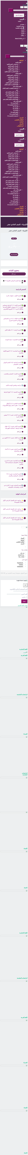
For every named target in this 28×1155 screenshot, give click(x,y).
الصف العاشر (18, 73)
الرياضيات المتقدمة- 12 (13, 104)
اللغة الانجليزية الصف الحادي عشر (10, 99)
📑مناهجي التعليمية (20, 28)
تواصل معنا (21, 556)
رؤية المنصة (21, 555)
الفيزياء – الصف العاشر (13, 77)
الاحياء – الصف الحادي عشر (12, 95)
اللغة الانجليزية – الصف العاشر (11, 84)
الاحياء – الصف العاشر (13, 80)
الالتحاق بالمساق (14, 254)
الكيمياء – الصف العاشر (13, 79)
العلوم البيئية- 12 (14, 112)
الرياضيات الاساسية (22, 694)
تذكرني (24, 597)
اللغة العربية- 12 (14, 103)
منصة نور (22, 24)
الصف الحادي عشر (17, 86)
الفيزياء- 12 (15, 106)
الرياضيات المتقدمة (22, 978)
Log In (19, 21)
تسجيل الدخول (19, 15)
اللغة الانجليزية (23, 649)
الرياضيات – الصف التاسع (12, 64)
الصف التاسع (18, 62)
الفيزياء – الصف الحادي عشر (11, 91)
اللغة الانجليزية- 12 (13, 114)
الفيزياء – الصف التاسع (13, 66)
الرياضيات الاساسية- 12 (12, 115)
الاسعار (22, 33)
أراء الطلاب (20, 126)
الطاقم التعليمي (18, 120)
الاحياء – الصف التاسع (13, 69)
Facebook (20, 563)
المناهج (21, 60)
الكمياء (25, 848)
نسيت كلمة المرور (22, 605)
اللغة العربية (24, 655)
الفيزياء (25, 734)
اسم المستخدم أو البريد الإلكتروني (18, 589)
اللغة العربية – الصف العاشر (12, 82)
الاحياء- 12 (15, 110)
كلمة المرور (24, 594)
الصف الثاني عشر (17, 101)
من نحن (22, 553)
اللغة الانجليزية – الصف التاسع (11, 71)
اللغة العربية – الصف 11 (13, 97)
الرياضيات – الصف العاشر (12, 75)
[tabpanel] (14, 263)
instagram (20, 566)
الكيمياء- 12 (15, 108)
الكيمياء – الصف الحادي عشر (11, 93)
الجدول (22, 29)
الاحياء (25, 887)
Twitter (21, 564)
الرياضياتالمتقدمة (24, 773)
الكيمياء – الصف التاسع (13, 68)
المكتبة (22, 31)
